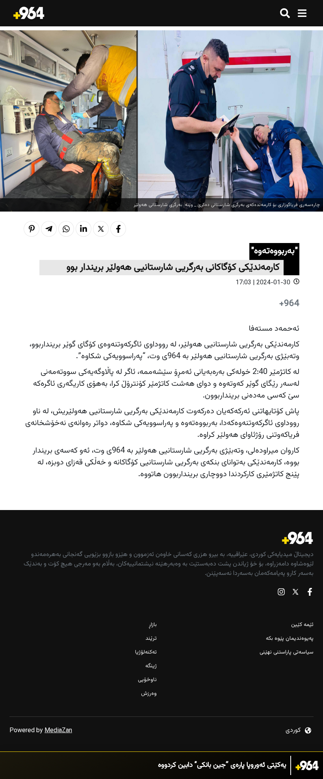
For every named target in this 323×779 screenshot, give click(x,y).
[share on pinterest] (31, 229)
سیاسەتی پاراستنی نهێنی (287, 652)
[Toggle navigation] (301, 13)
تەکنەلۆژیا (146, 652)
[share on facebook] (118, 229)
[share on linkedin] (83, 229)
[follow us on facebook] (310, 593)
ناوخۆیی (147, 680)
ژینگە (151, 666)
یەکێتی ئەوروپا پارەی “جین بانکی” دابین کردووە (222, 765)
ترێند (151, 639)
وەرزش (149, 694)
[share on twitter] (101, 229)
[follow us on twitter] (295, 593)
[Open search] (285, 13)
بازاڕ (153, 625)
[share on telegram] (49, 229)
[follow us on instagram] (281, 593)
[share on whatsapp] (66, 229)
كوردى (293, 730)
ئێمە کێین (302, 625)
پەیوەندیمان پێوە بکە (290, 639)
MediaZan (58, 731)
